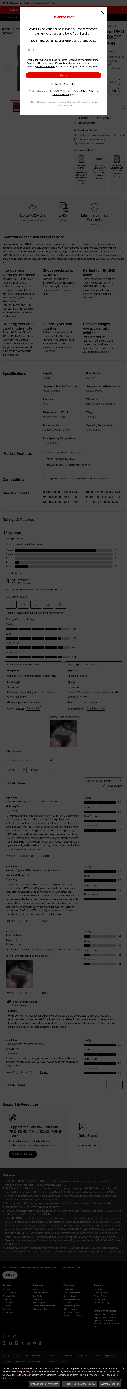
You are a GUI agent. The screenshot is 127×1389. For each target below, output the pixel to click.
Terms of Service (61, 94)
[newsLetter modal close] (102, 12)
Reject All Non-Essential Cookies (79, 1383)
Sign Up (63, 75)
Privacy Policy (87, 91)
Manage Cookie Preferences (44, 1383)
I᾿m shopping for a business (64, 84)
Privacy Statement (97, 1374)
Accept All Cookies (110, 1383)
